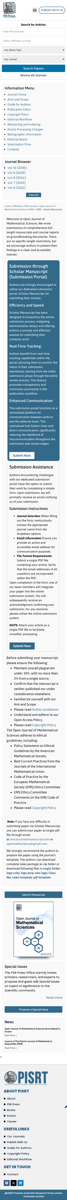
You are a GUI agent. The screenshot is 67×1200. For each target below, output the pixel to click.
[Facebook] (7, 1183)
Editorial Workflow (19, 119)
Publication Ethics (19, 109)
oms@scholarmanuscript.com (30, 839)
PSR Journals (30, 206)
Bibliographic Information (24, 134)
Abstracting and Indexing (24, 124)
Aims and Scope (17, 99)
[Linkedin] (20, 1183)
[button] (35, 10)
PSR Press (17, 206)
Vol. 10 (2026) (17, 168)
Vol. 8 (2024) (16, 178)
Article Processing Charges (25, 129)
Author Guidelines (45, 709)
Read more (54, 998)
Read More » (11, 1035)
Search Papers (33, 68)
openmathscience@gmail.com (27, 843)
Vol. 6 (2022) (16, 188)
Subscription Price (19, 144)
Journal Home (16, 94)
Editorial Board (17, 139)
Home (8, 206)
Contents (13, 149)
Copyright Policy (18, 114)
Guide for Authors (19, 104)
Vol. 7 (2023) (16, 183)
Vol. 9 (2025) (16, 173)
